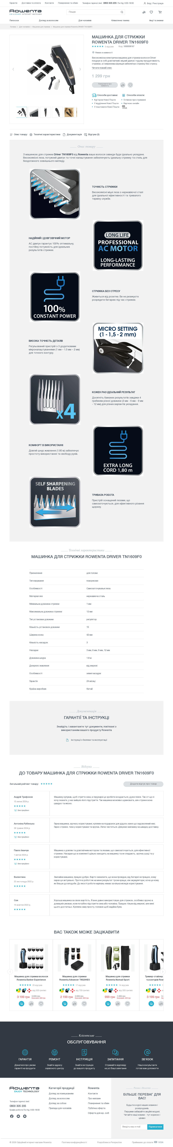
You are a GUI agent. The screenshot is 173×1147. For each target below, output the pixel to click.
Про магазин (94, 1099)
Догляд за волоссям (48, 21)
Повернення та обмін (68, 3)
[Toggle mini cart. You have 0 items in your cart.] (160, 12)
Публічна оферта (96, 1108)
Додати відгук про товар (143, 784)
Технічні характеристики (47, 135)
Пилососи (14, 21)
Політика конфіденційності (74, 1142)
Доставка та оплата (31, 3)
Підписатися (155, 1127)
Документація (74, 135)
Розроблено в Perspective (109, 1142)
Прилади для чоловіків (60, 1108)
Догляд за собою (57, 1103)
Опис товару (20, 135)
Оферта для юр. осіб (98, 1113)
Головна (13, 27)
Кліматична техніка (120, 21)
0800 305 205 (110, 3)
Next (80, 69)
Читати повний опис (102, 68)
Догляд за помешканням (61, 1094)
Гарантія (13, 3)
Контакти (49, 3)
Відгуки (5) (93, 135)
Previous (13, 69)
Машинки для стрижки (41, 27)
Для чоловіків (85, 21)
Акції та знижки (156, 21)
